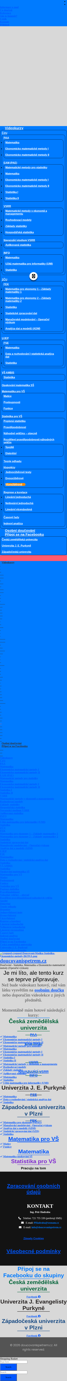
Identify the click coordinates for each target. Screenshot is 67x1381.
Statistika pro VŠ (12, 416)
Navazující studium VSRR (19, 240)
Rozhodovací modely (18, 220)
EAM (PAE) (10, 162)
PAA (6, 137)
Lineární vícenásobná (18, 509)
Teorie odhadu (12, 461)
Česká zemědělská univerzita (20, 539)
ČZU (4, 133)
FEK (6, 284)
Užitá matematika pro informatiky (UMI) (29, 263)
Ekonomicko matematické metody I (26, 148)
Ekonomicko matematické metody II (27, 154)
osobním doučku (49, 990)
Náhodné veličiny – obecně (20, 433)
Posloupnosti (12, 402)
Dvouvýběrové (14, 478)
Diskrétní (10, 453)
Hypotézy (9, 467)
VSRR (7, 206)
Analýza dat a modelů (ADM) (22, 328)
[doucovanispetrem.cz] (33, 956)
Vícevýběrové (13, 484)
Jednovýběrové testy (18, 472)
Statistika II (12, 198)
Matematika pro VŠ (13, 391)
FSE (6, 343)
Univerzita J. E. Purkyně (16, 545)
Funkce (8, 408)
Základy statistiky (16, 226)
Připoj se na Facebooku (24, 534)
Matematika (12, 142)
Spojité (9, 447)
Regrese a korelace (15, 492)
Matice (8, 396)
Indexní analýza (13, 523)
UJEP (5, 338)
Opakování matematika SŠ (18, 385)
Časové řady (11, 517)
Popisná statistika (15, 421)
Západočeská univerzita (16, 551)
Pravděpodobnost (15, 427)
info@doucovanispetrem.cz (46, 1227)
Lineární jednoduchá (18, 497)
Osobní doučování (20, 530)
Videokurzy (14, 128)
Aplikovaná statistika (18, 245)
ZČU (4, 279)
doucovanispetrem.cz (23, 961)
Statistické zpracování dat (21, 313)
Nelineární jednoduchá (19, 503)
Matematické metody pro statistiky (26, 167)
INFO (7, 253)
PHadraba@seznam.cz (46, 1222)
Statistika (11, 270)
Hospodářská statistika (19, 232)
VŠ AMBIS (8, 372)
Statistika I (11, 192)
